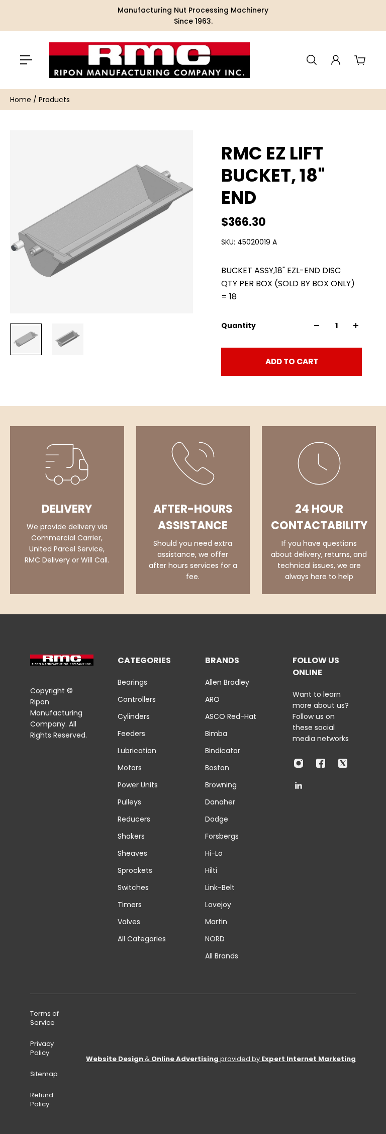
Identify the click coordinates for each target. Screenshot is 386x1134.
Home (21, 100)
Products (54, 100)
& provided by (221, 1059)
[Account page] (336, 60)
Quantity (238, 325)
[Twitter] (343, 763)
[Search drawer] (312, 60)
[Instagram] (298, 763)
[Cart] (360, 60)
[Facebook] (321, 763)
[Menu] (26, 59)
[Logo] (149, 60)
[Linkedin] (298, 785)
